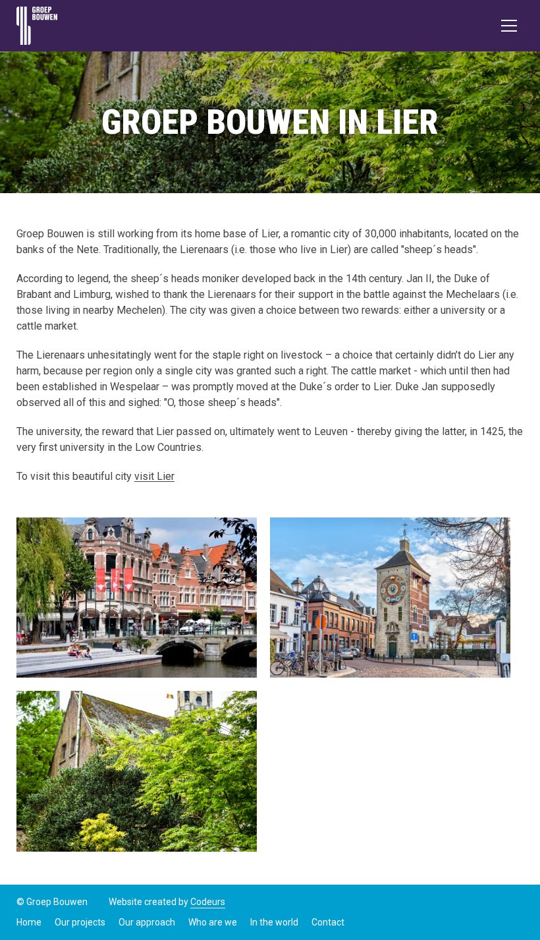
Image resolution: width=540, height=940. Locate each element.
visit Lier (154, 476)
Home (28, 922)
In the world (274, 922)
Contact (327, 922)
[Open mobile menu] (509, 25)
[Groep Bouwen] (36, 25)
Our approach (147, 922)
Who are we (212, 922)
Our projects (80, 922)
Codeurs (207, 901)
